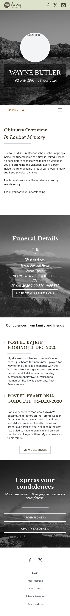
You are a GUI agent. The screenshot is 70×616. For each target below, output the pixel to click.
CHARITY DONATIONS (35, 528)
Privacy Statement (35, 596)
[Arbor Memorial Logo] (13, 5)
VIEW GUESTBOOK (35, 449)
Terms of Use (35, 588)
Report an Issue (36, 604)
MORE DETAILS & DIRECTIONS (35, 293)
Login (35, 573)
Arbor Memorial (35, 580)
